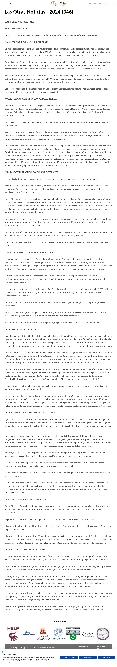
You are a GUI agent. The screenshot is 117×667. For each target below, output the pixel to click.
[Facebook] (90, 3)
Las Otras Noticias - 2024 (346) (39, 12)
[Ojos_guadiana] (43, 634)
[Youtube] (105, 3)
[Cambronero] (73, 634)
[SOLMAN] (59, 3)
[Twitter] (95, 3)
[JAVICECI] (88, 634)
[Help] (13, 634)
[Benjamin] (103, 634)
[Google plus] (99, 3)
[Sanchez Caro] (58, 634)
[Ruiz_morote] (28, 634)
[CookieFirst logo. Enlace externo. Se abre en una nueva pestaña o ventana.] (2, 652)
